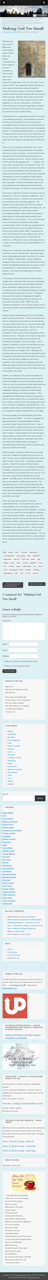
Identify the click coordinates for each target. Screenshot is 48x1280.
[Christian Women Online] (24, 11)
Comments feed (14, 955)
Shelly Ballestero (9, 895)
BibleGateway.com (10, 988)
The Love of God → (37, 584)
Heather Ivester (9, 851)
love (4, 566)
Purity (10, 764)
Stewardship (38, 23)
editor (5, 845)
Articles (5, 18)
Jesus (18, 563)
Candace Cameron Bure (12, 830)
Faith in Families (8, 20)
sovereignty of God (16, 570)
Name (5, 644)
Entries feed (12, 952)
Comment (6, 621)
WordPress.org (13, 958)
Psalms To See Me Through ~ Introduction (19, 1146)
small (5, 570)
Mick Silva (6, 880)
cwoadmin (6, 836)
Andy (5, 816)
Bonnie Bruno (8, 824)
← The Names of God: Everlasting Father (12, 585)
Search (5, 794)
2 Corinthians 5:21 (16, 985)
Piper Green (7, 886)
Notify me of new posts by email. (17, 666)
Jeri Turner (7, 860)
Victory (14, 25)
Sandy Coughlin (9, 892)
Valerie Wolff (7, 903)
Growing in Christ (33, 20)
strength (28, 570)
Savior (40, 566)
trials (16, 573)
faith (28, 556)
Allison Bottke (8, 813)
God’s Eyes (20, 931)
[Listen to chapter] (25, 985)
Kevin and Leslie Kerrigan (32, 920)
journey (25, 563)
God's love (25, 559)
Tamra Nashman (9, 901)
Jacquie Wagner (9, 854)
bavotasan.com (34, 1278)
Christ (17, 552)
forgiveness (7, 559)
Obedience (6, 23)
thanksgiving (7, 573)
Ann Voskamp (8, 819)
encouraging (20, 556)
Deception (22, 18)
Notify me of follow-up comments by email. (21, 661)
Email (5, 650)
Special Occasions (26, 23)
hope (12, 563)
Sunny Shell (7, 898)
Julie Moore (7, 865)
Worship (21, 25)
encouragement (8, 556)
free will (16, 559)
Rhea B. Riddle (8, 889)
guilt (38, 559)
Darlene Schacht (9, 839)
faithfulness (37, 556)
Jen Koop (6, 857)
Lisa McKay (7, 871)
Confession (13, 18)
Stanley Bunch (13, 920)
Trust (9, 25)
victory (28, 573)
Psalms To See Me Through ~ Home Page (19, 1151)
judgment (33, 563)
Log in (10, 949)
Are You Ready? (29, 917)
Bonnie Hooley (8, 827)
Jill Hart (5, 862)
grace (33, 559)
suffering (36, 570)
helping (5, 563)
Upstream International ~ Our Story (18, 1035)
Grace (23, 20)
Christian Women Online (23, 1275)
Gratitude (11, 755)
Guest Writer (7, 848)
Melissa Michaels (9, 877)
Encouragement (32, 18)
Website (5, 656)
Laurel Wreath (8, 868)
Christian (24, 552)
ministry (11, 566)
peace (18, 566)
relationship (27, 566)
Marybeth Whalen (9, 874)
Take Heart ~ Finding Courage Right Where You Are (23, 1103)
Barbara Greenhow (10, 32)
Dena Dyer (7, 842)
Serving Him (15, 23)
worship (35, 573)
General (18, 20)
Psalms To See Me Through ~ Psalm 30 (18, 1141)
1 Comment (35, 32)
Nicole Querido (8, 883)
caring (10, 552)
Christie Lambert (9, 833)
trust (21, 573)
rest (34, 566)
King (40, 563)
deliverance (33, 552)
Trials (4, 25)
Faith (41, 18)
